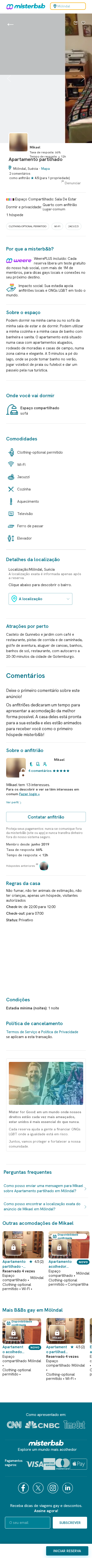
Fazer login (28, 794)
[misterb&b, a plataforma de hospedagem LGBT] (24, 6)
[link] (18, 154)
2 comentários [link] (19, 174)
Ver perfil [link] (12, 802)
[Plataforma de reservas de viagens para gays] (46, 1443)
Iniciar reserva (67, 1551)
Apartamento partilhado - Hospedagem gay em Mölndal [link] (14, 1264)
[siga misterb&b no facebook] (24, 1487)
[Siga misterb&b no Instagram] (53, 1487)
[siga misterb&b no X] (39, 1487)
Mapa (45, 168)
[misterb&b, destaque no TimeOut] (74, 1425)
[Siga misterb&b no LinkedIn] (68, 1487)
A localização (30, 598)
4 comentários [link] (40, 770)
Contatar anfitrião (46, 817)
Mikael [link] (59, 759)
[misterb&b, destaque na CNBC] (42, 1424)
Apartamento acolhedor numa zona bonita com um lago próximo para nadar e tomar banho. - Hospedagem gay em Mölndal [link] (61, 1264)
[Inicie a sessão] (83, 23)
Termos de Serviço (21, 1032)
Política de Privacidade (59, 1032)
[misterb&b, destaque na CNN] (14, 1424)
